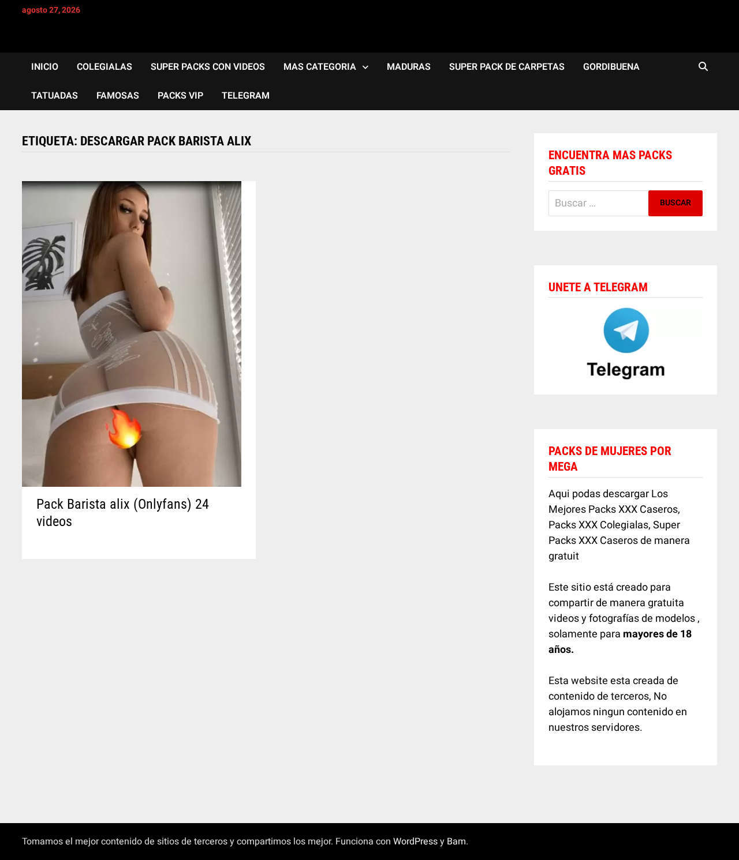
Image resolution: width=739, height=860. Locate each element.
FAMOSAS (117, 96)
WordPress (415, 841)
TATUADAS (54, 96)
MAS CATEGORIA (319, 67)
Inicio (44, 67)
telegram (246, 96)
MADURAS (409, 67)
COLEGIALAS (104, 67)
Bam (456, 841)
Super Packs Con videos (208, 67)
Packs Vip (180, 96)
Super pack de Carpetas (507, 67)
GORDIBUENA (611, 67)
